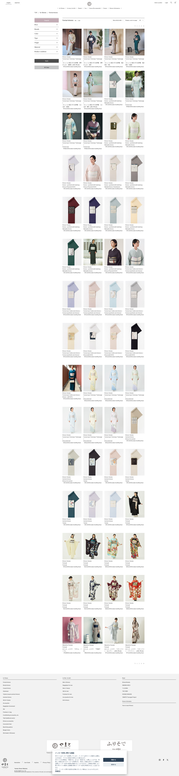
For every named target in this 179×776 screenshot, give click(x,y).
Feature (105, 8)
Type (36, 38)
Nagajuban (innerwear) (9, 706)
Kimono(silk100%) (88, 355)
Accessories (6, 703)
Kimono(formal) (87, 399)
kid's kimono (66, 700)
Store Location (158, 2)
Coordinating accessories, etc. (11, 715)
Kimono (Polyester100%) (68, 187)
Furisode (127, 523)
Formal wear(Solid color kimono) (133, 271)
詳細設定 (57, 771)
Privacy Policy (46, 762)
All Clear (46, 67)
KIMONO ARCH (126, 685)
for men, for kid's (71, 8)
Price (36, 25)
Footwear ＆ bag (7, 712)
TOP (35, 12)
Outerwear (5, 691)
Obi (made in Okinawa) (9, 733)
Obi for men (66, 691)
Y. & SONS (125, 688)
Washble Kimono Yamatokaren (112, 187)
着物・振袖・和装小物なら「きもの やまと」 (89, 4)
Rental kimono (6, 685)
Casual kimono (7, 688)
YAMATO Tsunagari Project (129, 697)
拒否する (113, 764)
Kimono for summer (130, 439)
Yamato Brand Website (20, 768)
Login (166, 2)
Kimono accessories (8, 721)
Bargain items (6, 730)
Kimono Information (115, 8)
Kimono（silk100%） (67, 397)
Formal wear (128, 104)
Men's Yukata (66, 688)
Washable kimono (109, 103)
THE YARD (125, 691)
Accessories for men (68, 697)
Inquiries (36, 762)
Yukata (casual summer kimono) (11, 694)
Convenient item (7, 724)
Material (37, 47)
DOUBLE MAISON (127, 694)
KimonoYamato (126, 682)
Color (36, 34)
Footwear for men (67, 694)
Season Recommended (95, 8)
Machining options (8, 727)
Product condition (40, 51)
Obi (4, 709)
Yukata (85, 481)
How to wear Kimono (127, 705)
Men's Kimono (66, 682)
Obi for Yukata (6, 700)
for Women (62, 8)
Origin (36, 43)
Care (85, 8)
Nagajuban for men (68, 685)
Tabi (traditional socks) (9, 718)
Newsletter (17, 762)
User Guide (27, 762)
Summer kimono (7, 697)
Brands (80, 8)
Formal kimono (53, 12)
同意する (113, 760)
